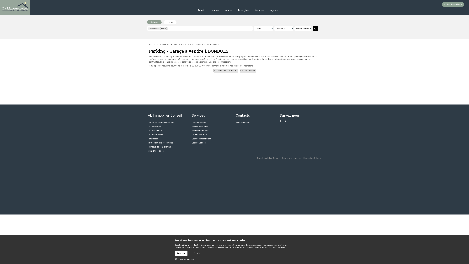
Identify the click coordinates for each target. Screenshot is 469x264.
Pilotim (317, 158)
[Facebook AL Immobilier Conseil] (280, 122)
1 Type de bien (248, 70)
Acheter (154, 22)
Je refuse (198, 253)
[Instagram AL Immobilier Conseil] (285, 122)
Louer (170, 22)
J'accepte (181, 253)
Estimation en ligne (453, 4)
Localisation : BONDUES (227, 70)
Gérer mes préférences (184, 259)
